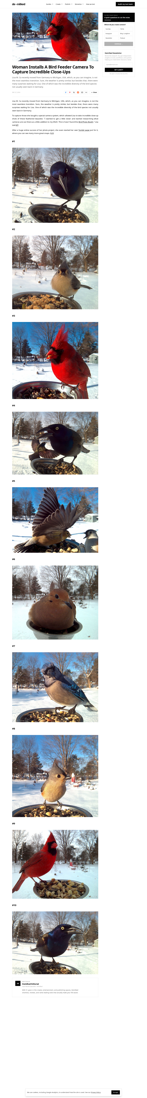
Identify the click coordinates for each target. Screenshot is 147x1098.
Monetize (78, 4)
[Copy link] (86, 92)
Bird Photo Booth (86, 122)
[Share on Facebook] (65, 92)
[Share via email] (82, 92)
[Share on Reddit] (78, 92)
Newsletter (109, 38)
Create (58, 4)
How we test (90, 4)
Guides (48, 4)
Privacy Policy (96, 1092)
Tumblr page (83, 130)
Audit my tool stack (125, 4)
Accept (115, 1092)
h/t (52, 133)
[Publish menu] (71, 4)
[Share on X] (74, 92)
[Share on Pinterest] (70, 92)
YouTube (108, 29)
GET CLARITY (118, 70)
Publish (67, 4)
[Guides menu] (52, 4)
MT (17, 125)
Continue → (119, 44)
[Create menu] (61, 4)
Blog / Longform (125, 33)
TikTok (122, 29)
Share (95, 92)
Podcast (122, 38)
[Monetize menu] (83, 4)
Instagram (109, 33)
